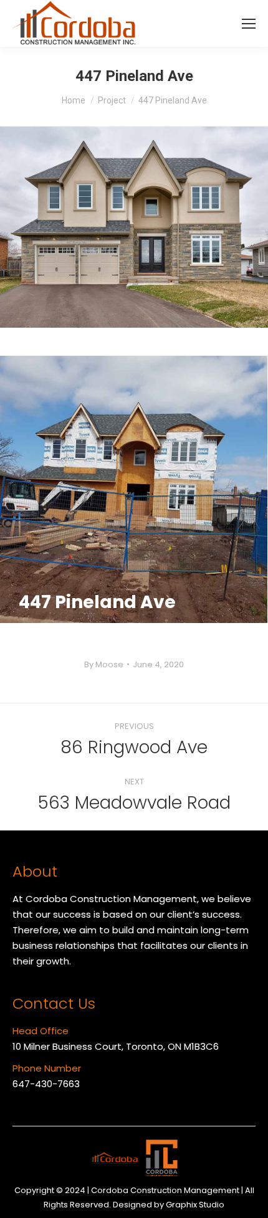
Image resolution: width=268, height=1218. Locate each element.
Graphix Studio (195, 1205)
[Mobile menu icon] (249, 24)
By (103, 664)
